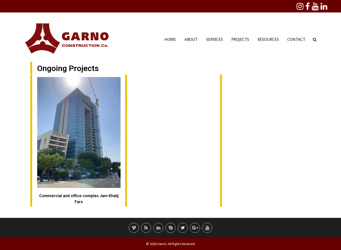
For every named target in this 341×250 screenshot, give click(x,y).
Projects (240, 39)
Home (170, 39)
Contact (296, 39)
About (191, 39)
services (214, 39)
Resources (268, 39)
